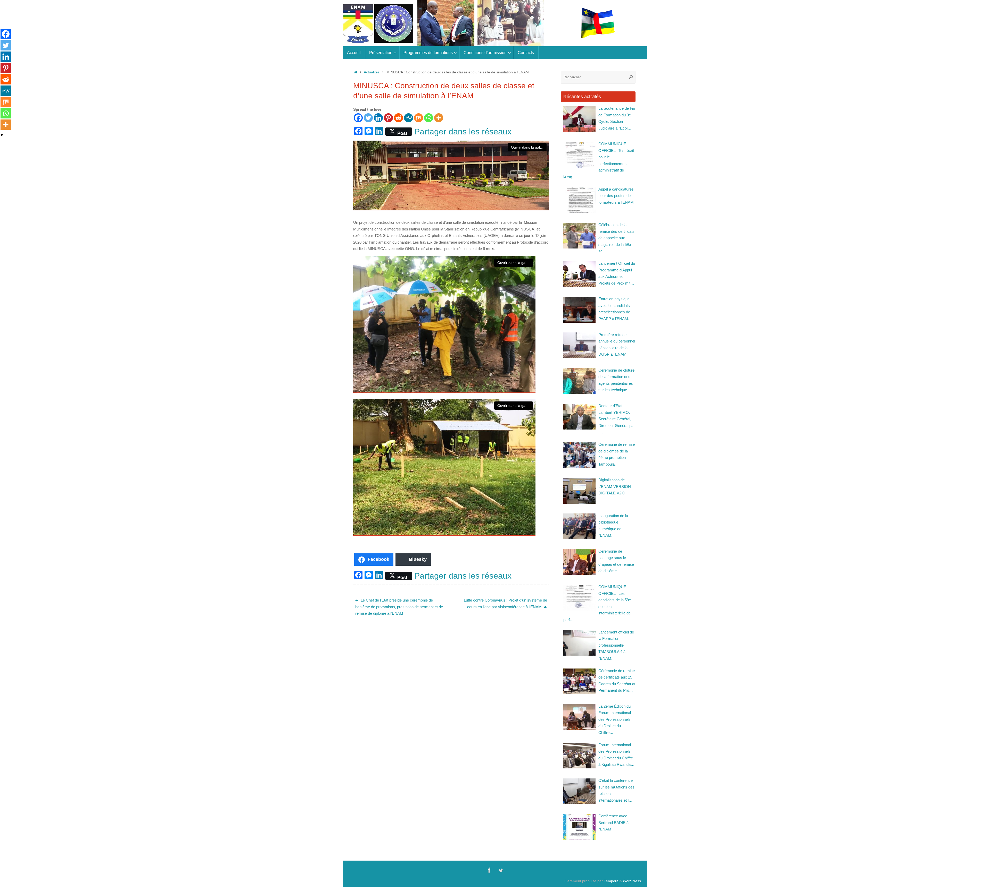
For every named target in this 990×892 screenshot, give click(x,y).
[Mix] (418, 117)
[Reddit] (398, 117)
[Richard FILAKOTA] (500, 870)
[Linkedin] (378, 117)
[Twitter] (368, 117)
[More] (438, 117)
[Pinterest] (388, 117)
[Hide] (2, 135)
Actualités (372, 72)
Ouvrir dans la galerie (528, 147)
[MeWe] (408, 117)
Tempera (611, 881)
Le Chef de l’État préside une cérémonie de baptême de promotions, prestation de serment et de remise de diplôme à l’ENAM (399, 606)
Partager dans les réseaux (463, 131)
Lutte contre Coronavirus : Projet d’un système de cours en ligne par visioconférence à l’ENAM (505, 603)
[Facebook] (358, 117)
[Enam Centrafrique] (489, 870)
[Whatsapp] (428, 117)
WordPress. (632, 881)
